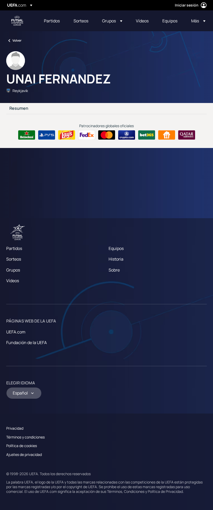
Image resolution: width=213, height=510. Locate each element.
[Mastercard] (106, 135)
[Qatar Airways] (186, 135)
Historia (116, 259)
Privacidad (14, 428)
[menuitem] (52, 21)
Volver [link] (17, 40)
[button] (112, 21)
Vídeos (12, 280)
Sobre (114, 270)
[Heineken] (26, 135)
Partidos (14, 248)
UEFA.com (15, 332)
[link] (52, 21)
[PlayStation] (46, 135)
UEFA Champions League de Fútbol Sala (17, 21)
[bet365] (146, 135)
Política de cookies (21, 445)
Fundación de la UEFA (26, 342)
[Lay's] (66, 135)
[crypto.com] (126, 135)
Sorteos (13, 259)
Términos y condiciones (25, 437)
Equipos (116, 248)
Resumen (18, 108)
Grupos (13, 270)
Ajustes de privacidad (24, 454)
